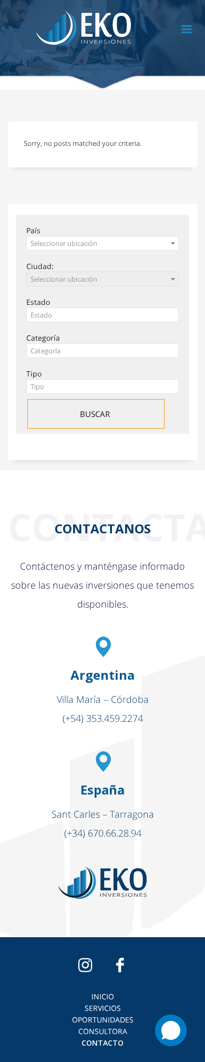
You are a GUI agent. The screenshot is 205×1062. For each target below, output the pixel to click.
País (33, 230)
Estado (38, 302)
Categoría (43, 338)
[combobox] (102, 243)
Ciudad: (40, 266)
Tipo (34, 374)
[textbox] (102, 315)
